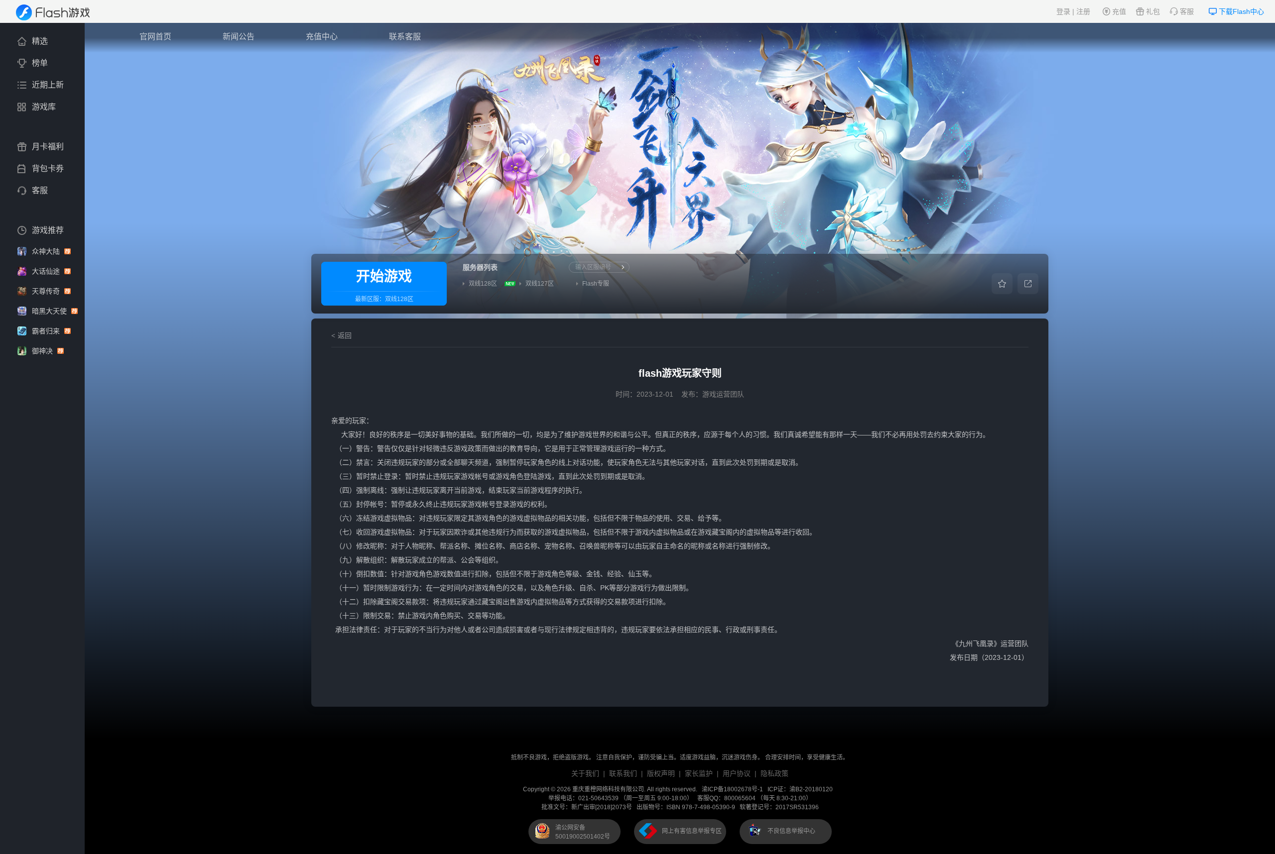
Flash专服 (595, 283)
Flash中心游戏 (59, 12)
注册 (1083, 11)
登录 (1063, 11)
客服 (1187, 11)
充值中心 (322, 36)
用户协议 (737, 773)
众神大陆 (47, 251)
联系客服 (405, 36)
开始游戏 (384, 276)
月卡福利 (48, 146)
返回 (345, 335)
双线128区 (399, 299)
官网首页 (155, 36)
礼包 (1153, 11)
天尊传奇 (47, 291)
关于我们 (585, 773)
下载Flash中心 (1241, 11)
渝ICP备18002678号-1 (732, 789)
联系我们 (623, 773)
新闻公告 (239, 36)
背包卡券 (48, 168)
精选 (40, 41)
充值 (1119, 11)
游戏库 (44, 107)
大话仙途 (47, 271)
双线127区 (539, 283)
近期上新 (48, 85)
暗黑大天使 (50, 311)
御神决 (43, 351)
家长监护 (699, 773)
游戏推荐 (48, 230)
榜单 (40, 63)
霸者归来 (47, 331)
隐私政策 (774, 773)
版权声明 (661, 773)
